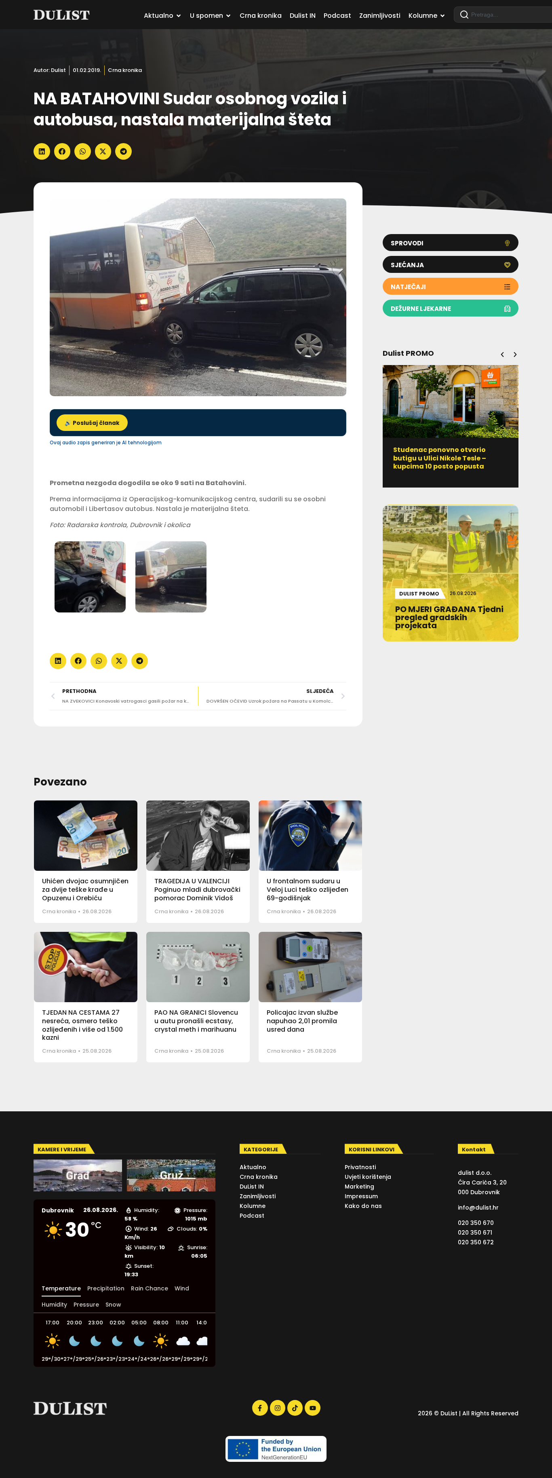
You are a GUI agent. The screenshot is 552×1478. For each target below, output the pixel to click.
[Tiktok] (295, 1407)
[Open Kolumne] (442, 16)
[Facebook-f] (260, 1407)
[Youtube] (312, 1407)
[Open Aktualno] (178, 16)
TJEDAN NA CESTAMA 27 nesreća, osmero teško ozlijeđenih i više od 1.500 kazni (82, 1025)
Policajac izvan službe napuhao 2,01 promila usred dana (302, 1021)
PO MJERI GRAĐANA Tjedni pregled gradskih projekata (441, 454)
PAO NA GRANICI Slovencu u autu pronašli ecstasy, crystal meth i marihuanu (196, 1021)
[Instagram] (277, 1407)
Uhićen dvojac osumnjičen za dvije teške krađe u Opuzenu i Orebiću (85, 889)
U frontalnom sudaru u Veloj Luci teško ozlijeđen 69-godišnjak (307, 889)
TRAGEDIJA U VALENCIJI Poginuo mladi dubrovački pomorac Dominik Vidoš (197, 889)
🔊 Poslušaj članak (92, 423)
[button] (42, 151)
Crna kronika (125, 70)
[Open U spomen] (228, 16)
